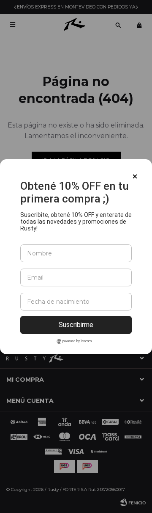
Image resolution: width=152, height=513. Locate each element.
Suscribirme (76, 325)
